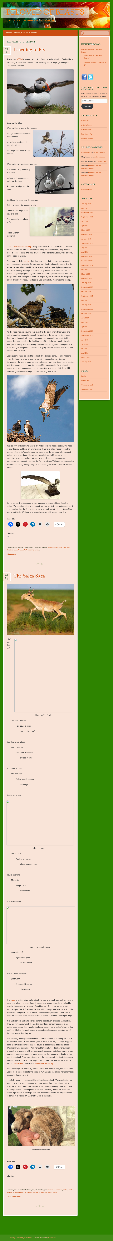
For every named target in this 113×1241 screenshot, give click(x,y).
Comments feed (87, 385)
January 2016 (86, 283)
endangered (58, 1190)
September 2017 (87, 243)
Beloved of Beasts (45, 12)
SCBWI (19, 59)
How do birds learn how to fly (19, 246)
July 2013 (84, 340)
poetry (50, 1192)
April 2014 (84, 327)
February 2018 (86, 234)
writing (37, 550)
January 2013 (86, 362)
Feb (7, 576)
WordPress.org (86, 389)
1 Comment (11, 554)
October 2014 (86, 313)
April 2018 (84, 226)
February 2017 (86, 256)
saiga (13, 1000)
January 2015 (86, 305)
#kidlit (50, 547)
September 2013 (87, 335)
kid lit (38, 1192)
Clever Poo (85, 121)
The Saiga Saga (29, 576)
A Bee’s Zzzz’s (86, 125)
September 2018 (87, 217)
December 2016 (87, 261)
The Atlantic (18, 1063)
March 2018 (85, 230)
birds (68, 547)
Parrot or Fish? (86, 129)
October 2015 (86, 291)
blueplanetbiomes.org (44, 1063)
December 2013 (87, 331)
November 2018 (87, 212)
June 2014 (85, 318)
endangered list (18, 1192)
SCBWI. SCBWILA (20, 550)
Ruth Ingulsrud (86, 152)
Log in (83, 376)
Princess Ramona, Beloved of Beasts (21, 33)
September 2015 (87, 296)
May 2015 (84, 300)
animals (50, 1190)
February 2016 (86, 278)
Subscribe (87, 106)
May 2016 (84, 270)
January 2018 (86, 239)
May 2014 (84, 322)
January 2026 (86, 204)
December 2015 (87, 287)
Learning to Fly (29, 50)
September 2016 (87, 265)
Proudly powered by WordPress (21, 1238)
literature (10, 550)
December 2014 (87, 309)
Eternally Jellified (87, 138)
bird (64, 547)
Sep (6, 49)
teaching (31, 550)
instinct (27, 261)
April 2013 (84, 353)
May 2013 (84, 349)
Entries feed (85, 380)
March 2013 (85, 357)
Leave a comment (13, 1197)
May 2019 (84, 208)
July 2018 (84, 221)
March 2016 (85, 274)
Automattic (52, 1238)
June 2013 (85, 344)
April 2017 (84, 252)
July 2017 (84, 247)
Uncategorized (86, 189)
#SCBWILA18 (57, 547)
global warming (30, 1192)
